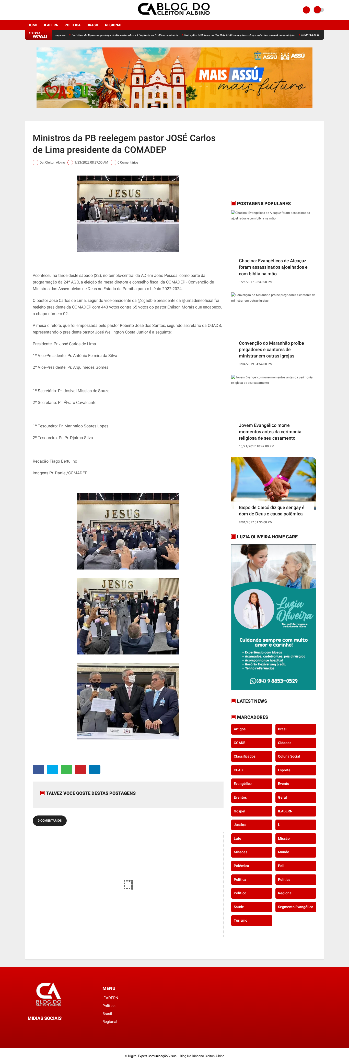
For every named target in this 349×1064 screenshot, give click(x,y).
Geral (282, 797)
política (284, 879)
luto (237, 838)
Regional (113, 25)
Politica (72, 25)
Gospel (239, 811)
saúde (239, 907)
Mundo (283, 852)
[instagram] (33, 10)
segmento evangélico (295, 907)
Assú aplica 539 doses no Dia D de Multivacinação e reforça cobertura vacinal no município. (214, 34)
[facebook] (26, 10)
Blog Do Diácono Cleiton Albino (202, 1056)
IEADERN (51, 25)
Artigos (240, 729)
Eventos (240, 797)
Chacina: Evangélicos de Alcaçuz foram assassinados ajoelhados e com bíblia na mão (273, 267)
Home (33, 25)
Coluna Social (289, 756)
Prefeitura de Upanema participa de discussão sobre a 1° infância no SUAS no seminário (99, 34)
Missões (240, 852)
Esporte (284, 770)
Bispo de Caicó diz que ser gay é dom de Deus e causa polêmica (272, 510)
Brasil (93, 25)
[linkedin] (94, 769)
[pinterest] (80, 769)
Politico (240, 893)
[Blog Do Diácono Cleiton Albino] (174, 17)
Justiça (240, 825)
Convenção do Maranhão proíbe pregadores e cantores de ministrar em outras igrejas (271, 349)
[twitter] (52, 769)
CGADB (240, 743)
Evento (283, 784)
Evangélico (243, 784)
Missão (284, 838)
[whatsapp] (66, 769)
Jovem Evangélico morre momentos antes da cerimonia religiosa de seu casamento (270, 432)
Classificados (244, 756)
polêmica (241, 866)
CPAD (238, 770)
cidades (284, 743)
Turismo (240, 920)
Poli (281, 866)
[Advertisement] (263, 160)
